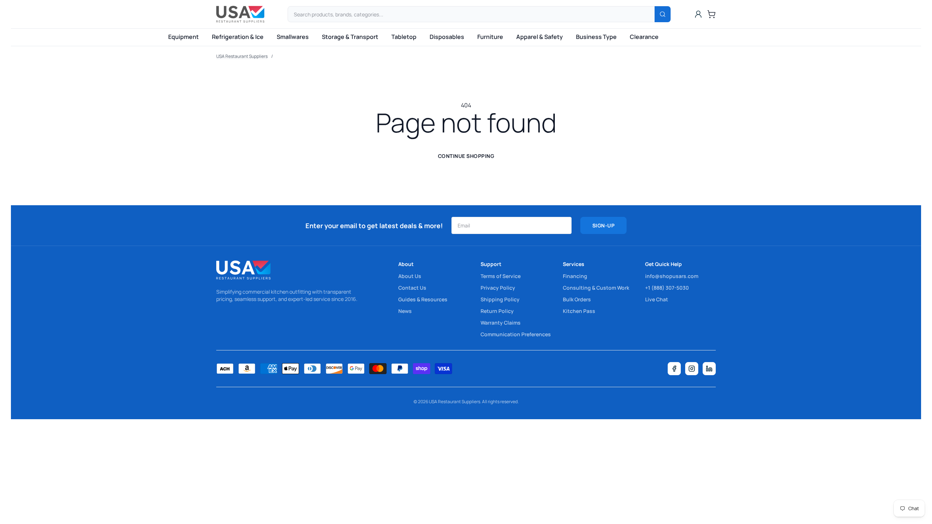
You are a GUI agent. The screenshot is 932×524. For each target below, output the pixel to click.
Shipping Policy (500, 299)
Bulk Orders (577, 299)
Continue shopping (466, 155)
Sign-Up (603, 225)
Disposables (447, 37)
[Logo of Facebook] (674, 368)
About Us (409, 276)
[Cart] (711, 14)
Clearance (644, 37)
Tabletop (403, 37)
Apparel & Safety (539, 37)
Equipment (183, 37)
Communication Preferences (516, 334)
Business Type (596, 37)
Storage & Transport (350, 37)
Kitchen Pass (579, 310)
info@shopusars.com (671, 276)
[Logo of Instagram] (691, 368)
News (405, 310)
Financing (575, 276)
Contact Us (412, 287)
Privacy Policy (498, 287)
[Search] (663, 14)
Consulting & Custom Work (596, 287)
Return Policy (497, 310)
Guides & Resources (422, 299)
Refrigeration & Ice (238, 37)
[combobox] (479, 14)
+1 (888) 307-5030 (667, 287)
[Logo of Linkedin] (709, 368)
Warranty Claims (501, 322)
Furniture (490, 37)
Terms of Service (501, 276)
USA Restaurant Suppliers (242, 56)
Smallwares (293, 37)
